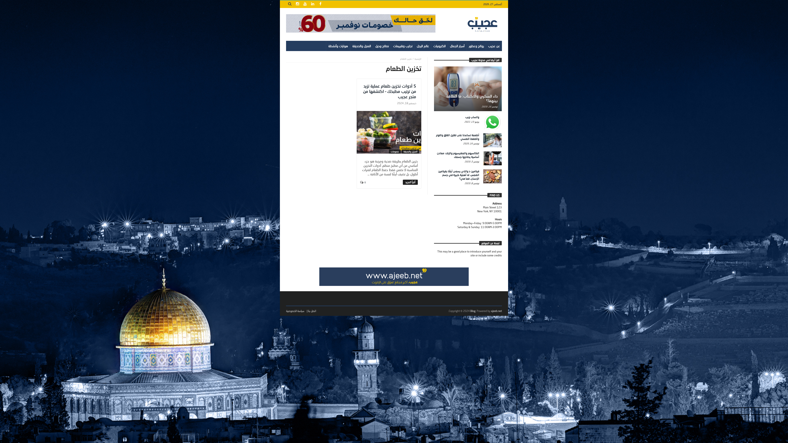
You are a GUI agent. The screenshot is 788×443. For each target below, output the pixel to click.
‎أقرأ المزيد (410, 182)
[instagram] (297, 4)
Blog (472, 311)
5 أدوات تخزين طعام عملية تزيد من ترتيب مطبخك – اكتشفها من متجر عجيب (389, 91)
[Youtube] (305, 4)
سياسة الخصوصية (295, 311)
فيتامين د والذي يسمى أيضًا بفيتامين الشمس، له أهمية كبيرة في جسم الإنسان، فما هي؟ (458, 175)
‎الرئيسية (418, 58)
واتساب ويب (472, 117)
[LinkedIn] (312, 4)
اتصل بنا (312, 311)
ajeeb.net (496, 311)
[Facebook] (320, 4)
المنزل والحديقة (410, 151)
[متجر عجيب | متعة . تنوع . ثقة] (360, 23)
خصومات (395, 151)
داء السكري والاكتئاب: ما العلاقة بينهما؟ (472, 98)
